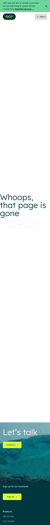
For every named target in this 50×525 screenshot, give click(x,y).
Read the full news (24, 9)
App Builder (9, 521)
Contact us (10, 445)
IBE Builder (8, 516)
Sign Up (10, 497)
